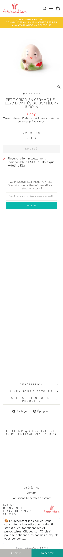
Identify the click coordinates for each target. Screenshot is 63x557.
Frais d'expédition (33, 118)
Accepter (47, 553)
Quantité (31, 132)
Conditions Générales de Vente (31, 498)
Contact (31, 493)
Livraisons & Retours (31, 391)
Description (31, 384)
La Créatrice (31, 487)
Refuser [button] (8, 505)
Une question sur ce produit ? (31, 399)
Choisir (16, 553)
